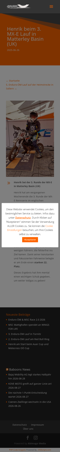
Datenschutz (23, 217)
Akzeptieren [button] (30, 239)
